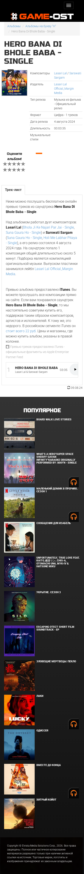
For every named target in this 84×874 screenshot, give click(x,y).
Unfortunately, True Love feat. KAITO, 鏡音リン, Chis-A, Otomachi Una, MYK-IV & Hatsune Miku (58, 562)
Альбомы (14, 26)
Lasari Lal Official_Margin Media (64, 89)
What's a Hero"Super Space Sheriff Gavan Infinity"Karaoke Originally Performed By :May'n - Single (56, 458)
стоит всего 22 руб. (21, 331)
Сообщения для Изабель (53, 523)
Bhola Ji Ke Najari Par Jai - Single (48, 227)
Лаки (39, 696)
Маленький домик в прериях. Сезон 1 (57, 490)
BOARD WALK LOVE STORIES (54, 419)
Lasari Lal (60, 73)
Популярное (42, 410)
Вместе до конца (48, 765)
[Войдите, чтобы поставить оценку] (5, 164)
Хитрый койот (46, 799)
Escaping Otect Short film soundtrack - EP (55, 628)
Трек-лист (13, 190)
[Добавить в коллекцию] (10, 73)
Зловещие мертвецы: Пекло (56, 661)
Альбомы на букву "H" (40, 26)
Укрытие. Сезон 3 (48, 592)
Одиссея (42, 730)
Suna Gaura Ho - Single (23, 232)
